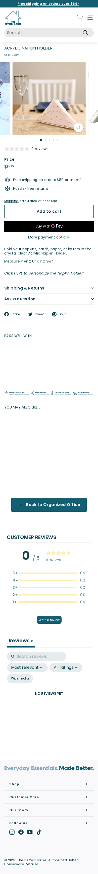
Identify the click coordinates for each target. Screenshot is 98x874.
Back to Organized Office (52, 505)
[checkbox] (20, 678)
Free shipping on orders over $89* (48, 3)
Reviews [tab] (21, 640)
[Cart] (79, 17)
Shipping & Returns (24, 288)
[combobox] (49, 32)
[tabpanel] (49, 700)
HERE (18, 273)
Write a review (49, 620)
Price (9, 159)
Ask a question (19, 299)
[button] (49, 573)
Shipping (11, 201)
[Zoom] (78, 127)
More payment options (49, 237)
